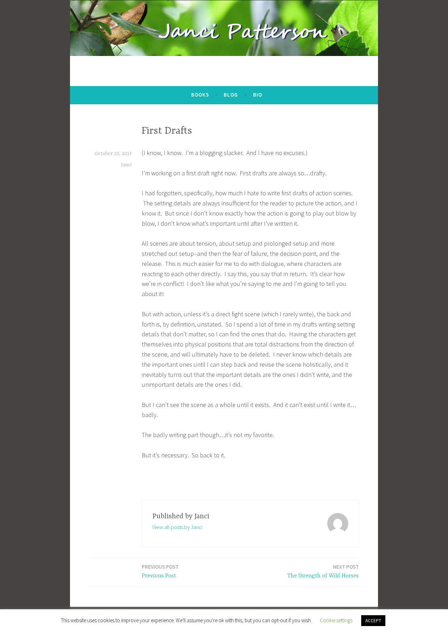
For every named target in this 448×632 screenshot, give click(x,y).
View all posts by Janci (177, 527)
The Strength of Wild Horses (323, 571)
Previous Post (160, 571)
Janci (126, 165)
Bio (257, 94)
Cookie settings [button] (336, 620)
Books (200, 94)
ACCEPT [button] (373, 621)
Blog (231, 94)
